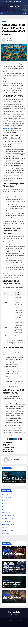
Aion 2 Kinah (5, 527)
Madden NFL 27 (6, 565)
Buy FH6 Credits (6, 500)
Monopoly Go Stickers (7, 494)
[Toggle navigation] (13, 13)
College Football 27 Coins (8, 497)
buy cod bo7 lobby (8, 128)
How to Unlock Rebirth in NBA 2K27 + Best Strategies (13, 554)
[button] (23, 13)
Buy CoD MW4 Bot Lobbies (8, 524)
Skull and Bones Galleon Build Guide (12, 598)
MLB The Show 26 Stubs (8, 515)
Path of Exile (6, 580)
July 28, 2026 (7, 571)
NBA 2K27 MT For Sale (7, 518)
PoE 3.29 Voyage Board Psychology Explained (12, 583)
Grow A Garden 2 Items (7, 530)
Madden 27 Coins (6, 512)
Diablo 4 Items (5, 509)
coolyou (10, 38)
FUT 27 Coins (5, 503)
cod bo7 (4, 21)
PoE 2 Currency (6, 506)
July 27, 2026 (7, 586)
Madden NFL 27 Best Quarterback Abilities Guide (13, 568)
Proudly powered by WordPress (7, 620)
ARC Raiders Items (6, 521)
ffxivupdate (14, 6)
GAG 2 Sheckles (6, 533)
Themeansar (24, 620)
